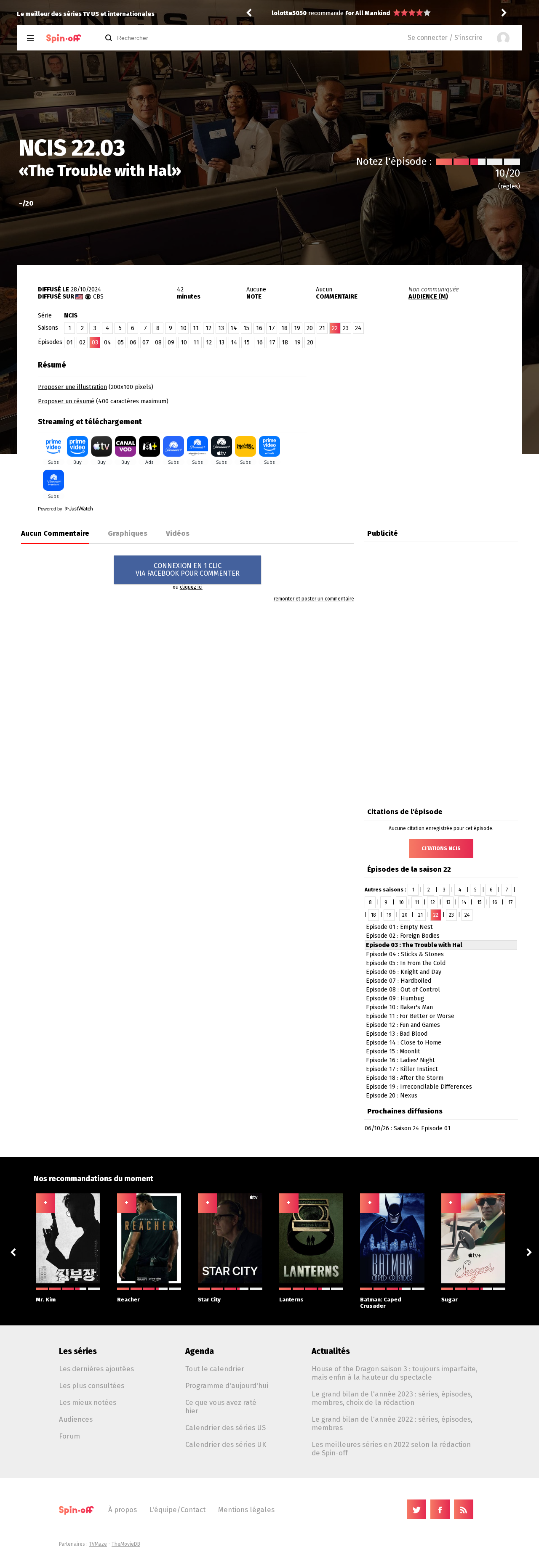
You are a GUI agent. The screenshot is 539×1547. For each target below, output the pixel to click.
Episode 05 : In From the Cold (406, 963)
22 (435, 915)
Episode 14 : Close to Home (403, 1042)
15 (246, 328)
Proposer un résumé (66, 401)
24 (358, 328)
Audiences (76, 1419)
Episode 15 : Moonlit (393, 1051)
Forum (69, 1436)
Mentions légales (246, 1509)
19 (297, 328)
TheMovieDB (126, 1544)
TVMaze (98, 1544)
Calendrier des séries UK (225, 1444)
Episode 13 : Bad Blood (396, 1033)
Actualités (331, 1351)
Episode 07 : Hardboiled (398, 980)
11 (196, 328)
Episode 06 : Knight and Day (403, 972)
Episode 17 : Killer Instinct (402, 1069)
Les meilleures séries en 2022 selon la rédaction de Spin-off (391, 1448)
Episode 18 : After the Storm (404, 1078)
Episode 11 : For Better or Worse (410, 1016)
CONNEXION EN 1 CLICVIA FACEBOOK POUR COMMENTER (188, 569)
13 (221, 328)
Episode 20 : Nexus (391, 1095)
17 (272, 328)
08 (158, 342)
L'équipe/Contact (177, 1509)
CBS (98, 296)
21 (322, 328)
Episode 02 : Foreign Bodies (403, 935)
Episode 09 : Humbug (395, 998)
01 (70, 342)
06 (133, 342)
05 (120, 342)
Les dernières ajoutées (96, 1369)
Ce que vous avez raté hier (220, 1406)
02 (82, 342)
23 (346, 328)
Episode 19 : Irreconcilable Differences (419, 1086)
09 (171, 342)
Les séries (78, 1351)
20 (310, 328)
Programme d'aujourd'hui (226, 1385)
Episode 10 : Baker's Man (399, 1007)
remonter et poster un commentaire (314, 599)
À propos (122, 1509)
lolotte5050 (289, 13)
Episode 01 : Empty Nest (399, 927)
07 (145, 342)
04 (107, 342)
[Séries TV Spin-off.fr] (63, 38)
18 (284, 328)
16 (259, 328)
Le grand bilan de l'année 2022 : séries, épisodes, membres (392, 1423)
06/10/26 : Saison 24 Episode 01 (408, 1128)
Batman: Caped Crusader (380, 1302)
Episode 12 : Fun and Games (403, 1025)
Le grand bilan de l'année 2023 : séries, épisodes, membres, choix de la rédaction (392, 1398)
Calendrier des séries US (225, 1427)
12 (208, 328)
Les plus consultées (91, 1385)
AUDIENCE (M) (428, 296)
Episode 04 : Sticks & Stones (405, 954)
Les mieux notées (87, 1402)
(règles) (509, 186)
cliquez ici (191, 587)
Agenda (199, 1351)
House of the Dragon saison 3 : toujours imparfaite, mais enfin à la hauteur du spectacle (395, 1373)
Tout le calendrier (214, 1369)
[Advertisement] (423, 409)
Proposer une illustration (72, 387)
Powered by (51, 508)
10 (183, 328)
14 (233, 328)
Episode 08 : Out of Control (403, 989)
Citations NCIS (441, 849)
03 (95, 342)
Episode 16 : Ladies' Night (400, 1060)
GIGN (352, 13)
